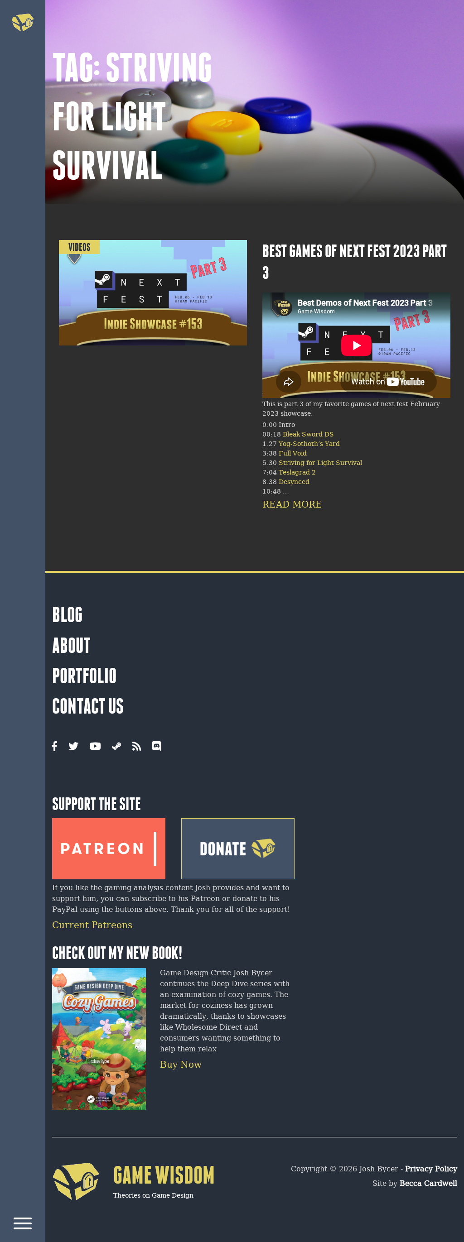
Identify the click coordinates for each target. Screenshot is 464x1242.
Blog (67, 614)
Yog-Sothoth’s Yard (309, 444)
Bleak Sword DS (307, 435)
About (71, 645)
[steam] (116, 747)
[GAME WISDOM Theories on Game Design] (133, 1213)
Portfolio (84, 676)
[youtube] (95, 747)
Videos (79, 247)
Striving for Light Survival (320, 463)
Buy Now (181, 1065)
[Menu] (22, 1225)
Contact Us (88, 706)
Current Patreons (92, 925)
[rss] (136, 747)
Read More (292, 505)
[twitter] (73, 747)
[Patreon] (108, 845)
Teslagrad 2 (297, 473)
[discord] (156, 747)
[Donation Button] (238, 845)
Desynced (294, 482)
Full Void (293, 454)
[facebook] (54, 747)
